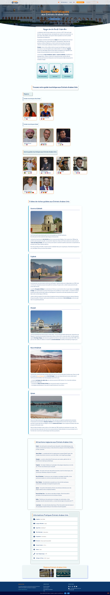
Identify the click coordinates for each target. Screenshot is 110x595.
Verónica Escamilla (45, 117)
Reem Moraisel (27, 117)
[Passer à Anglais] (73, 2)
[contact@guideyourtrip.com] (68, 588)
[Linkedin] (74, 586)
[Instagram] (70, 586)
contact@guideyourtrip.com (75, 588)
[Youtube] (76, 586)
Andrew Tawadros (28, 191)
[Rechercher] (97, 2)
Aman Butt (60, 143)
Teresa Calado (61, 171)
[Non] (108, 593)
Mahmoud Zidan (44, 171)
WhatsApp (70, 589)
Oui (65, 593)
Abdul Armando (44, 191)
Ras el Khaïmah (40, 376)
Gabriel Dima (43, 143)
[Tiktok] (72, 586)
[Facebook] (68, 586)
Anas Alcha (76, 171)
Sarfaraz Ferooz (27, 143)
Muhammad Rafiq (28, 171)
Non (68, 593)
